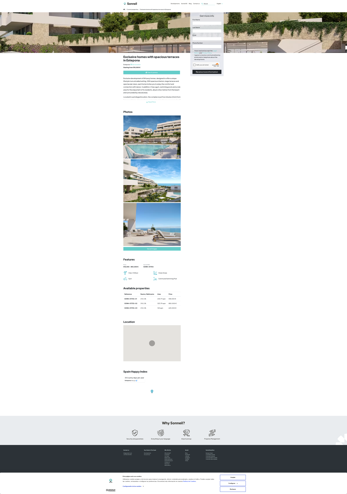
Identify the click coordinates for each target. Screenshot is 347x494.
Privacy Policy (207, 53)
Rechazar (233, 489)
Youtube (187, 459)
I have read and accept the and (205, 52)
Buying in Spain (209, 453)
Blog (190, 3)
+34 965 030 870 (127, 454)
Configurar (231, 483)
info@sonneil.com (127, 453)
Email (194, 35)
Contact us (196, 3)
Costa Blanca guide (210, 454)
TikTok (186, 460)
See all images (152, 249)
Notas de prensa (168, 459)
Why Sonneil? (168, 453)
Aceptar (232, 477)
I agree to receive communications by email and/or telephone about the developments (207, 57)
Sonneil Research (169, 460)
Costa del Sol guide (210, 456)
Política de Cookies (189, 481)
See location (136, 64)
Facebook (187, 454)
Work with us (168, 465)
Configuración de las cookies (132, 486)
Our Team (167, 456)
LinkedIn (187, 456)
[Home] (124, 9)
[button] (220, 3)
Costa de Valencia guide (211, 459)
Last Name (196, 27)
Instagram (187, 457)
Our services (147, 454)
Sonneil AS (184, 3)
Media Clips (167, 457)
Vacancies (167, 463)
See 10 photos (153, 72)
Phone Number (197, 43)
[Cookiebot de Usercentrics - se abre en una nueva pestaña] (111, 490)
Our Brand (167, 454)
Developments (175, 3)
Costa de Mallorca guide (211, 457)
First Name (196, 20)
